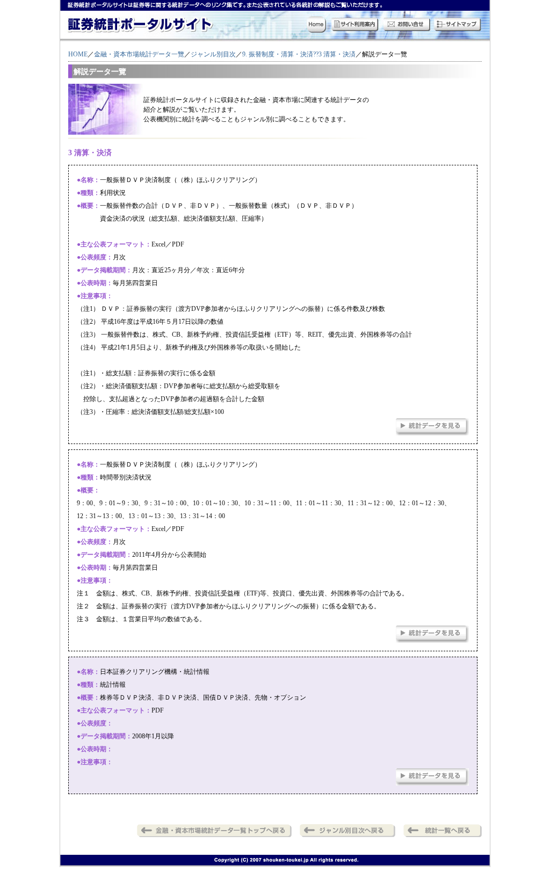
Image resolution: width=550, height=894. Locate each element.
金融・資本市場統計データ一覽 (139, 54)
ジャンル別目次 (213, 54)
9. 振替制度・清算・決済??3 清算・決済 (299, 54)
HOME (78, 54)
